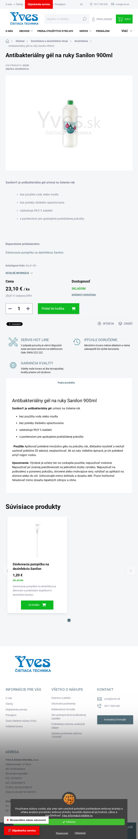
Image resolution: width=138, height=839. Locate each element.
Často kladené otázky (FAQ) (21, 720)
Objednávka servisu (39, 4)
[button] (69, 620)
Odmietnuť (80, 833)
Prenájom (60, 4)
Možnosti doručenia (84, 295)
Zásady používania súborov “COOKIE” (66, 735)
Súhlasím (70, 822)
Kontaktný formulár (115, 719)
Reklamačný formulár (63, 709)
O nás (9, 4)
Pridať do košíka (53, 308)
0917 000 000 (112, 706)
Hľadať (85, 19)
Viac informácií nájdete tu (77, 815)
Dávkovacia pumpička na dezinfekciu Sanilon (34, 252)
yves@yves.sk (112, 698)
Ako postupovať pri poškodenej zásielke (68, 716)
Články (19, 4)
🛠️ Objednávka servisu (22, 830)
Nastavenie (62, 833)
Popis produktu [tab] (66, 382)
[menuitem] (11, 31)
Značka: (17, 69)
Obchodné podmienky (63, 703)
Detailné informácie (17, 273)
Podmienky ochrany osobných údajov (68, 726)
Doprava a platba (61, 697)
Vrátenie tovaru (14, 726)
